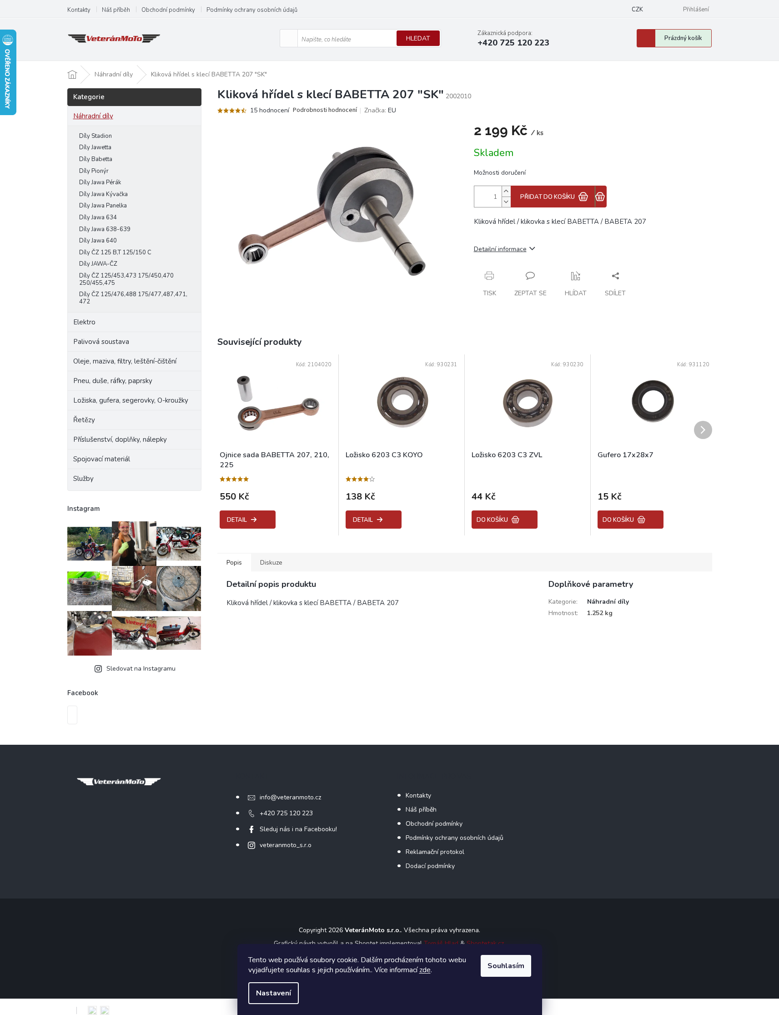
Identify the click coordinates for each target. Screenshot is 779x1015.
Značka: (380, 110)
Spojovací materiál (101, 459)
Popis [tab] (234, 562)
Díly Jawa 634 (98, 217)
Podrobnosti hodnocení (325, 110)
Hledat (418, 38)
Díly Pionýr (94, 171)
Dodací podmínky (430, 866)
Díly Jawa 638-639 (105, 229)
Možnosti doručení (500, 172)
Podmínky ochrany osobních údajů (251, 10)
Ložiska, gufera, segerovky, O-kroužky (130, 400)
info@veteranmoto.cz (290, 797)
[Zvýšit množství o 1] (506, 191)
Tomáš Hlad (441, 943)
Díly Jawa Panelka (103, 206)
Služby (83, 478)
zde (425, 970)
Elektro (84, 322)
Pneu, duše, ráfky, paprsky (112, 380)
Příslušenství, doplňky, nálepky (120, 439)
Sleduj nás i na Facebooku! (298, 829)
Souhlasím (506, 966)
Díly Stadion (95, 136)
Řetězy (84, 419)
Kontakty (78, 10)
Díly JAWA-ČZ (98, 264)
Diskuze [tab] (271, 562)
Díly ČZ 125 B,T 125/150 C (115, 252)
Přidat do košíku (547, 197)
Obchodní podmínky (168, 10)
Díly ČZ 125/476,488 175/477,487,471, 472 (133, 298)
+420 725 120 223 (286, 813)
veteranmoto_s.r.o (286, 845)
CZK (637, 9)
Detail (237, 520)
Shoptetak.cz (485, 943)
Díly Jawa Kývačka (103, 194)
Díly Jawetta (95, 147)
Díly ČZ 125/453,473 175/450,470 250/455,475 (126, 279)
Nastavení (273, 993)
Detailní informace (500, 249)
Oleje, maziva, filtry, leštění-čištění (124, 361)
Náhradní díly (93, 116)
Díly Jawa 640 (98, 241)
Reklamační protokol (435, 852)
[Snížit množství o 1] (506, 202)
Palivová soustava (101, 341)
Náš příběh (116, 10)
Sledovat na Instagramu (141, 668)
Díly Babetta (95, 159)
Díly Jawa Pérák (100, 182)
